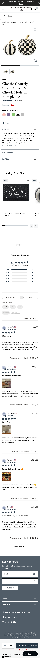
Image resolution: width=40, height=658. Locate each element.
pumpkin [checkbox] (6, 313)
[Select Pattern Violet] (8, 114)
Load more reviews (20, 547)
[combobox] (18, 16)
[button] (31, 9)
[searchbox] (10, 297)
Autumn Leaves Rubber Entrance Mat (15, 213)
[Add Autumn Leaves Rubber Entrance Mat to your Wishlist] (27, 181)
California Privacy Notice (20, 635)
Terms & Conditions (28, 633)
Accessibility (25, 637)
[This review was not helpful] (35, 358)
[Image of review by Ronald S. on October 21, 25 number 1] (6, 476)
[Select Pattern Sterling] (22, 114)
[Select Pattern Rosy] (4, 114)
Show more (15, 313)
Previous (3, 3)
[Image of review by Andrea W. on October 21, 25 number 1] (6, 429)
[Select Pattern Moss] (13, 114)
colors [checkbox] (13, 307)
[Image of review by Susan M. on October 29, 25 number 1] (6, 383)
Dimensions (7, 152)
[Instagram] (3, 622)
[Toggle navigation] (3, 9)
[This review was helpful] (30, 358)
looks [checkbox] (20, 307)
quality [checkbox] (5, 307)
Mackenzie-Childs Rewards (17, 612)
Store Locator (12, 617)
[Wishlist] (36, 31)
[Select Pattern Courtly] (18, 114)
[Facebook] (5, 622)
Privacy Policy (8, 635)
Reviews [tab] (18, 245)
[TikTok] (8, 622)
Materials (6, 159)
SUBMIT (10, 588)
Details (21, 4)
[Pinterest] (11, 622)
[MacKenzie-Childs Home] (21, 9)
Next (36, 226)
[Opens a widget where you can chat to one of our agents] (30, 654)
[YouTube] (14, 622)
